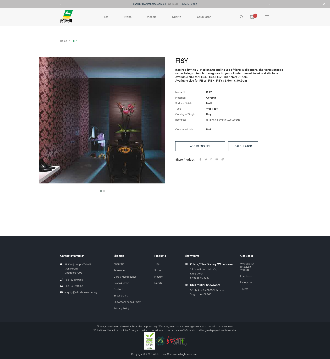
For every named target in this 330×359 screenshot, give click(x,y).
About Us (119, 264)
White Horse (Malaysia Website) (247, 266)
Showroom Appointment (127, 302)
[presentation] (64, 4)
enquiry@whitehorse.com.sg (80, 292)
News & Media (121, 283)
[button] (100, 189)
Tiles (156, 264)
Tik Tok (244, 288)
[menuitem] (105, 15)
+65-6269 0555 (73, 279)
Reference (119, 270)
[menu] (156, 15)
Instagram (246, 282)
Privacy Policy (122, 308)
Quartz (158, 283)
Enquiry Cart (121, 295)
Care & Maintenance (125, 276)
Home (63, 39)
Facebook (246, 276)
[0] (252, 15)
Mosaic (158, 276)
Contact (118, 289)
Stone (157, 270)
